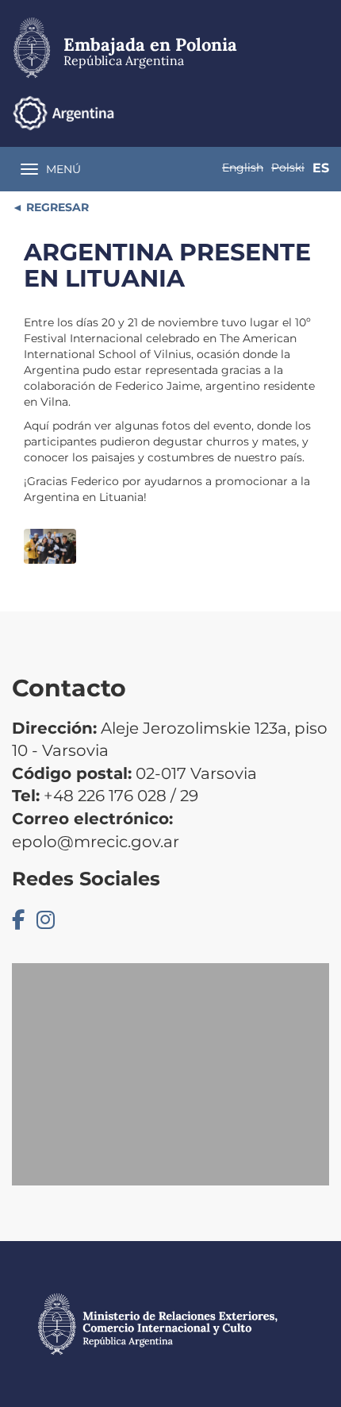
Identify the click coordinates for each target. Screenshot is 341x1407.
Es (320, 167)
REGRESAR (56, 207)
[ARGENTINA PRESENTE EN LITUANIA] (50, 546)
